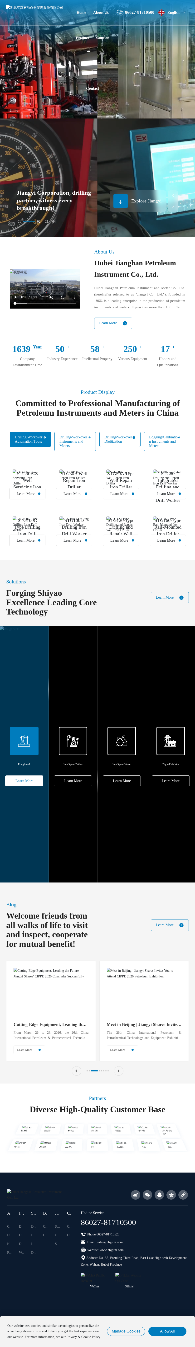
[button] (173, 195)
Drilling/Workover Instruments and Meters (73, 441)
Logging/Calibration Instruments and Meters (163, 441)
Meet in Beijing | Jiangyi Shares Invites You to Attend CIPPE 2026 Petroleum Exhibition (113, 1025)
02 (38, 221)
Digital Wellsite (170, 764)
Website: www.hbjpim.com (105, 1250)
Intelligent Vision (121, 764)
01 (19, 221)
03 (46, 221)
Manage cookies (126, 1331)
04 (54, 221)
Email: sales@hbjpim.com (104, 1242)
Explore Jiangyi (146, 200)
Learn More (108, 323)
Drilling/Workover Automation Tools (28, 439)
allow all (167, 1331)
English (173, 12)
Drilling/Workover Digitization (118, 439)
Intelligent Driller (73, 764)
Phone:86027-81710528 (102, 1234)
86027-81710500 (139, 12)
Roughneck (24, 764)
